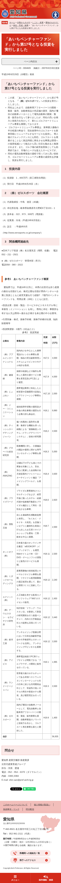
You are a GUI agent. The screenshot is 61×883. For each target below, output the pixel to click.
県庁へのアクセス (28, 860)
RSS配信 (30, 809)
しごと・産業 (37, 22)
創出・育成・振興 (20, 25)
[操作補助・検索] (45, 878)
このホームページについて (15, 805)
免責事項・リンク (11, 809)
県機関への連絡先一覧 (30, 853)
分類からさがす (23, 22)
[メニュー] (15, 878)
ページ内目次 (30, 61)
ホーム (12, 22)
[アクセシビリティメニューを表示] (55, 15)
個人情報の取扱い (42, 805)
